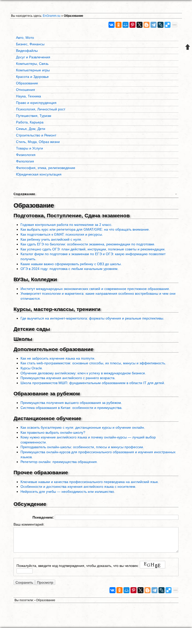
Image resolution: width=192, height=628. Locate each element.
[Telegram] (153, 25)
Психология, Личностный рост (40, 109)
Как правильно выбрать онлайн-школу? (52, 432)
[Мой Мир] (125, 25)
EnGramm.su (51, 16)
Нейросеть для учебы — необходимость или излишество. (67, 492)
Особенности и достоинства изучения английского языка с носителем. (78, 487)
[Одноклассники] (119, 25)
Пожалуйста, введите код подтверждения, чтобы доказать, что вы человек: (77, 566)
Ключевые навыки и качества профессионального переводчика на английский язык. (89, 482)
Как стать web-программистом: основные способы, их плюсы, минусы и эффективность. (93, 363)
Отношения (25, 90)
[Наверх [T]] (188, 47)
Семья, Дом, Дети (30, 129)
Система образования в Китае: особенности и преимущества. (71, 408)
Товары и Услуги (29, 148)
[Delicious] (167, 25)
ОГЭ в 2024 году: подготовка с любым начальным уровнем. (69, 269)
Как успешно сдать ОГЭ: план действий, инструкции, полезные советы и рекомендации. (93, 249)
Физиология (26, 155)
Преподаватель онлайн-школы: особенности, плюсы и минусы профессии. (82, 447)
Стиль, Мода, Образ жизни (38, 142)
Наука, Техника (28, 96)
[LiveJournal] (161, 25)
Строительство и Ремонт (36, 135)
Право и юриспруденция (36, 103)
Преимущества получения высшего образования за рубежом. (71, 403)
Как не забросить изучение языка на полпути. (57, 358)
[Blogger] (147, 25)
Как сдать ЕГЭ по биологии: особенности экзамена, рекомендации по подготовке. (87, 244)
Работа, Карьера (30, 122)
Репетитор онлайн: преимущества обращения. (59, 462)
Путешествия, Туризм (33, 116)
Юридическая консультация (39, 174)
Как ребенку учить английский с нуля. (51, 239)
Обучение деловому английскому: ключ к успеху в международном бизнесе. (83, 373)
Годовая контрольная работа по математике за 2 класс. (66, 225)
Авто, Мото (25, 38)
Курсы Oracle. (31, 368)
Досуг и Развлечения (33, 57)
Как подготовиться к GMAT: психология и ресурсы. (61, 234)
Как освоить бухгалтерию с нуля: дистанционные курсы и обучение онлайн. (82, 427)
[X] (139, 25)
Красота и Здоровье (32, 77)
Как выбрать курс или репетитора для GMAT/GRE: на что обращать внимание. (85, 229)
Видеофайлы (27, 51)
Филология (25, 161)
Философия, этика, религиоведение (45, 168)
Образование (73, 16)
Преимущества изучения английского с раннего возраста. (68, 378)
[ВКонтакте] (111, 25)
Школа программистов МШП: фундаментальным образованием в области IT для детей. (92, 383)
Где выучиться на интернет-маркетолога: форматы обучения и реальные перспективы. (92, 318)
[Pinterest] (133, 25)
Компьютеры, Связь (32, 64)
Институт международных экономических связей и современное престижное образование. (95, 289)
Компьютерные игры (33, 70)
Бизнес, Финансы (30, 44)
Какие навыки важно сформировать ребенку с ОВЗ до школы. (71, 264)
